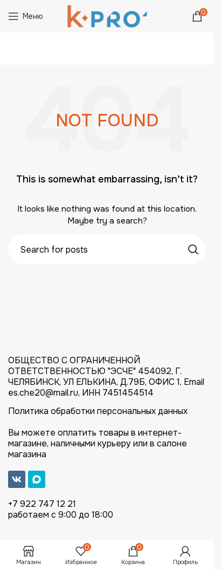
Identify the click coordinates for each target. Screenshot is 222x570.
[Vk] (16, 479)
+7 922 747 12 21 (42, 504)
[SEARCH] (193, 249)
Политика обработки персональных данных (98, 411)
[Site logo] (107, 16)
